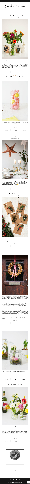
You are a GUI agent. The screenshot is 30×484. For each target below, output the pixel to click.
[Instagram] (14, 470)
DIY (13, 75)
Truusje (24, 130)
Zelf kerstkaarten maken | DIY (15, 193)
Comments (6, 71)
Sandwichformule (12, 482)
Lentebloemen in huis (15, 384)
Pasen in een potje (15, 327)
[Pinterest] (15, 470)
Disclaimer (21, 482)
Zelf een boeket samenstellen (15, 15)
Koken (16, 75)
